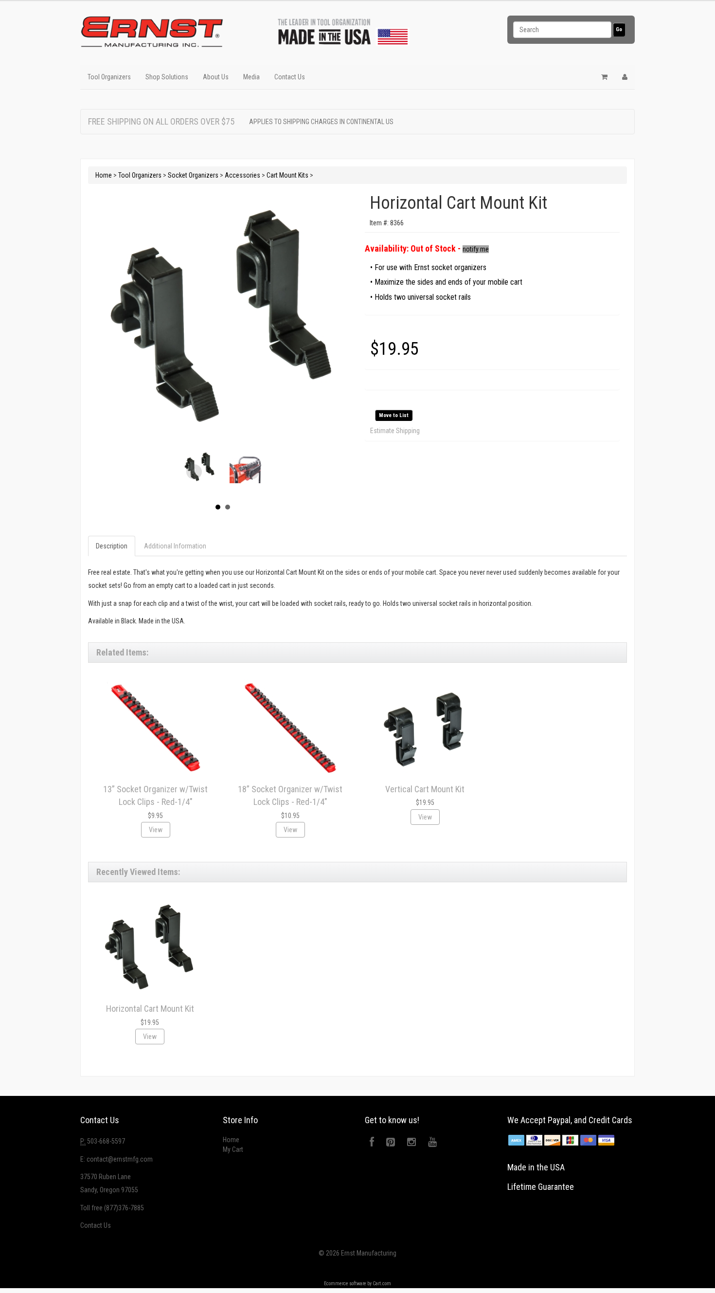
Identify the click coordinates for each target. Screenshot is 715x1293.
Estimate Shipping (395, 431)
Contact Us (289, 77)
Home (103, 175)
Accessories (242, 175)
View (155, 830)
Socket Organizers (193, 175)
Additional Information (175, 546)
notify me (476, 249)
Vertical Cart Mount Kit (425, 789)
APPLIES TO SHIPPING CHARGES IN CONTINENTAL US (321, 122)
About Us (216, 77)
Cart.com (382, 1283)
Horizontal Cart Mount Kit (150, 1008)
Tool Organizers (109, 77)
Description (111, 546)
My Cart (233, 1149)
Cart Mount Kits (287, 175)
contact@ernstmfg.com (120, 1159)
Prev (194, 472)
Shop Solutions (166, 77)
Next (251, 472)
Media (251, 77)
